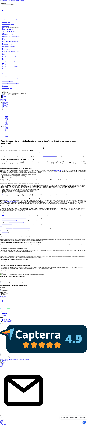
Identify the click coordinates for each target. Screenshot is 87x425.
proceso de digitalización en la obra (49, 156)
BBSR (3, 215)
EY (0, 230)
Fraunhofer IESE (5, 232)
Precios (1, 364)
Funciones (2, 363)
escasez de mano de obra (58, 170)
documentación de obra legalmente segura (65, 164)
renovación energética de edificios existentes (12, 201)
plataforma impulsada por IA (7, 194)
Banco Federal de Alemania (7, 224)
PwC (1, 226)
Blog (1, 366)
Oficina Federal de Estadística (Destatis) (9, 220)
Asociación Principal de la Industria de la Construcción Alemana (14, 218)
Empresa (1, 365)
